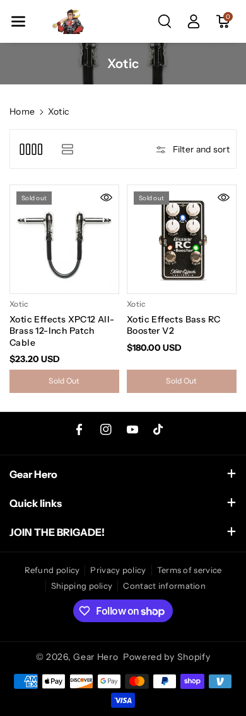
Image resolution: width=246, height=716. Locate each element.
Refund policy (52, 570)
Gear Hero (95, 656)
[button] (18, 21)
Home (22, 111)
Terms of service (189, 570)
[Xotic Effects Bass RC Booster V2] (181, 239)
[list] (67, 149)
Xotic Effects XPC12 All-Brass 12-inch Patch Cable (62, 331)
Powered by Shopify (167, 656)
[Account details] (194, 21)
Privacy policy (118, 570)
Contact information (164, 586)
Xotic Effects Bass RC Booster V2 (173, 325)
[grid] (30, 149)
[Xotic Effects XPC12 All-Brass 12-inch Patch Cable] (64, 239)
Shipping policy (82, 586)
